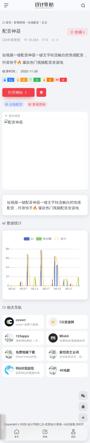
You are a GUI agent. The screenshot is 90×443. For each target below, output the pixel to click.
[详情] (41, 322)
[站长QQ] (83, 406)
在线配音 (33, 22)
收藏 (80, 31)
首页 (8, 22)
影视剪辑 (19, 22)
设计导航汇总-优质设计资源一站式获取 (51, 424)
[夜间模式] (83, 417)
